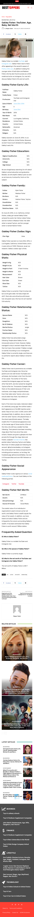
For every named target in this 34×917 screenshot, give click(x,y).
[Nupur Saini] (3, 28)
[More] (25, 34)
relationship (24, 574)
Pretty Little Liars (7, 69)
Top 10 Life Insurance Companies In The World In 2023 (25, 595)
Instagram (6, 484)
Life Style (12, 20)
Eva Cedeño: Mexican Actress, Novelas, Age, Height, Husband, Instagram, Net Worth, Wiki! (16, 859)
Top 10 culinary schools (11, 813)
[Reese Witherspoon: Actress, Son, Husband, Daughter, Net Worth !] (17, 644)
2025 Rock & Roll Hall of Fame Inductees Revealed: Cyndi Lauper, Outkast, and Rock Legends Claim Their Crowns (12, 785)
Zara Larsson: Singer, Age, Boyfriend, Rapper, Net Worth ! (16, 875)
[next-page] (6, 733)
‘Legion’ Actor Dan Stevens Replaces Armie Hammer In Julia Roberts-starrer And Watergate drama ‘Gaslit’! (16, 868)
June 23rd (17, 109)
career (11, 574)
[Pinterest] (18, 904)
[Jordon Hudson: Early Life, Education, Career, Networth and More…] (27, 761)
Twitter (14, 484)
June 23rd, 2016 (19, 104)
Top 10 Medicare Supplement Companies (17, 818)
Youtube (21, 484)
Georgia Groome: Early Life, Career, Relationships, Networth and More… (12, 750)
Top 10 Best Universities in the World (16, 839)
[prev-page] (3, 733)
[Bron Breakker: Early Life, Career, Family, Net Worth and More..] (27, 795)
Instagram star (6, 64)
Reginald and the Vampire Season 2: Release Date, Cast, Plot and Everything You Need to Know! (9, 596)
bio (7, 574)
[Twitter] (21, 904)
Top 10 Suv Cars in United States (14, 896)
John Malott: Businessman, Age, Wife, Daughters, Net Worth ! (16, 823)
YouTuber (22, 61)
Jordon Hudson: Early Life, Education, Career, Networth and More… (12, 761)
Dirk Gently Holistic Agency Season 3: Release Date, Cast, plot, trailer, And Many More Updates (17, 725)
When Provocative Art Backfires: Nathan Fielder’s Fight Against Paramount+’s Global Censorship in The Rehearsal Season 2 (12, 773)
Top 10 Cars (7, 891)
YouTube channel (18, 440)
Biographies (9, 17)
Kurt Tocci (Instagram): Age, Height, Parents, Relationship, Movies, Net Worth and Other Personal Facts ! (17, 691)
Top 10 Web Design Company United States (16, 845)
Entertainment (17, 721)
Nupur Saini (9, 28)
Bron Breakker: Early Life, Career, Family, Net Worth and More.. (12, 796)
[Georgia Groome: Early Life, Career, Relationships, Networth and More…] (27, 749)
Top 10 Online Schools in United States (16, 886)
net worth (17, 574)
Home (3, 17)
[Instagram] (15, 904)
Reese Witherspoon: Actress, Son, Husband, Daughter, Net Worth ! (17, 657)
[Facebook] (12, 904)
